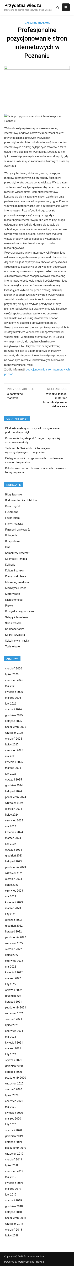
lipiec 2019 (12, 1165)
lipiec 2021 (12, 1025)
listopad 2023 (13, 861)
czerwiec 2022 (14, 960)
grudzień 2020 (14, 1066)
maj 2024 (10, 826)
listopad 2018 (13, 1212)
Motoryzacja (12, 594)
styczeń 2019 (13, 1200)
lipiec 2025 (12, 744)
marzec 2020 (13, 1118)
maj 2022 (10, 966)
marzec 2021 (13, 1048)
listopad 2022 (13, 931)
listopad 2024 (13, 791)
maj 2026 (10, 686)
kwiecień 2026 (14, 692)
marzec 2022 (13, 978)
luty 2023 (10, 914)
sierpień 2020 (13, 1089)
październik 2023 (15, 867)
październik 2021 (15, 1007)
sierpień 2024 (13, 808)
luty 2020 (10, 1124)
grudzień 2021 (14, 995)
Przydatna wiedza (22, 5)
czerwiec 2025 (14, 750)
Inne (7, 547)
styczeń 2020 (13, 1130)
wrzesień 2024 (14, 803)
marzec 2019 (13, 1188)
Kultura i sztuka (14, 570)
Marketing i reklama (37, 22)
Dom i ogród (12, 506)
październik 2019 (15, 1147)
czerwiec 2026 (14, 680)
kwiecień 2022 (14, 972)
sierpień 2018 (13, 1229)
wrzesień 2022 (14, 943)
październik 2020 (15, 1077)
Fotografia (11, 535)
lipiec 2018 (12, 1235)
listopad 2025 (13, 721)
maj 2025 (10, 756)
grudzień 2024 (14, 785)
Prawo (9, 605)
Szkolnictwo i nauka (17, 640)
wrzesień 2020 (14, 1083)
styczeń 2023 (13, 919)
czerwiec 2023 (14, 890)
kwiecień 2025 (14, 762)
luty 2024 (10, 843)
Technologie (12, 646)
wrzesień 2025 (14, 732)
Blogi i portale (13, 494)
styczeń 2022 (13, 990)
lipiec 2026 (12, 674)
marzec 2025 (13, 768)
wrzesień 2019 (14, 1153)
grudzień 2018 (14, 1206)
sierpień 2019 (13, 1159)
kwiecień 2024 (14, 832)
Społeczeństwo (14, 629)
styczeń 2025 (13, 779)
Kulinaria (10, 564)
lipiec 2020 (12, 1095)
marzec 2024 (13, 838)
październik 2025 (15, 727)
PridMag (39, 1261)
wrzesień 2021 (14, 1013)
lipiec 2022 (12, 955)
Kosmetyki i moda (16, 558)
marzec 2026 (13, 697)
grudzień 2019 (14, 1136)
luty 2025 (10, 773)
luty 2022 (10, 984)
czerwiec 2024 (14, 820)
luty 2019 (10, 1194)
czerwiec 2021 (14, 1031)
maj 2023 (10, 896)
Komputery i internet (17, 553)
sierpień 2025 (13, 738)
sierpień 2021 (13, 1019)
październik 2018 (15, 1218)
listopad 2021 (13, 1001)
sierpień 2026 (13, 668)
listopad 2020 (13, 1071)
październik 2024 (15, 797)
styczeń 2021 (13, 1060)
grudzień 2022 (14, 925)
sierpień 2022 (13, 949)
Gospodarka (12, 541)
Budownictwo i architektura (21, 500)
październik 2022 (15, 937)
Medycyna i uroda (15, 588)
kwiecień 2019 (14, 1183)
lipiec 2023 (12, 884)
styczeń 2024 (13, 849)
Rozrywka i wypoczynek (19, 611)
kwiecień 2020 (14, 1112)
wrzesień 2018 (14, 1223)
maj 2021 (10, 1036)
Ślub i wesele (13, 623)
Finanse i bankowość (17, 529)
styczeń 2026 (13, 709)
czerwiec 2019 (14, 1171)
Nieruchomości (14, 599)
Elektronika (11, 512)
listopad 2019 (13, 1142)
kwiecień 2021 (14, 1042)
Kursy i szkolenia (15, 576)
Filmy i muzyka (14, 523)
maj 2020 (10, 1107)
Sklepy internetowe (16, 617)
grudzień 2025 (14, 715)
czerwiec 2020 (14, 1101)
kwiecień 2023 (14, 902)
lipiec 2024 (12, 814)
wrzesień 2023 (14, 873)
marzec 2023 (13, 908)
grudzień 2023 (14, 855)
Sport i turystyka (15, 634)
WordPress (24, 1261)
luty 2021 (10, 1054)
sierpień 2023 (13, 879)
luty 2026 (10, 703)
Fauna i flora (12, 518)
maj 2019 (10, 1177)
